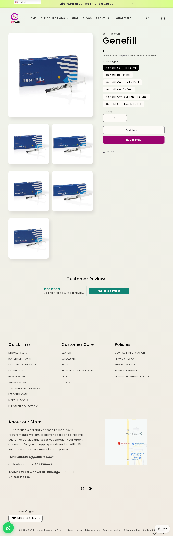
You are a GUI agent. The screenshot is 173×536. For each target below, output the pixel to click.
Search (66, 352)
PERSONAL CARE (18, 394)
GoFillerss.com (36, 530)
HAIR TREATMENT (18, 376)
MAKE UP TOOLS (18, 400)
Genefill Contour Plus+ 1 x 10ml (126, 96)
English (22, 2)
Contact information (154, 530)
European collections (23, 406)
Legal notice (158, 533)
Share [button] (110, 151)
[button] (53, 18)
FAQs (65, 364)
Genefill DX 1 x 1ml (118, 75)
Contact (68, 382)
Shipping (124, 55)
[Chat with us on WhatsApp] (8, 527)
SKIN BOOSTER (17, 382)
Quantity (107, 111)
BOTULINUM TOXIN (19, 358)
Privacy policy (92, 530)
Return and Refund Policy (132, 376)
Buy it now (133, 140)
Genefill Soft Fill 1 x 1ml (121, 67)
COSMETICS (15, 370)
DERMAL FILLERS (17, 352)
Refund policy (75, 530)
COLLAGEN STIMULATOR (22, 364)
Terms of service (112, 530)
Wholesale (69, 358)
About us (68, 376)
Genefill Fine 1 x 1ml (119, 89)
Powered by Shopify (54, 530)
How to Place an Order (78, 370)
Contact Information (130, 352)
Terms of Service (126, 370)
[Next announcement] (132, 3)
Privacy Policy (125, 358)
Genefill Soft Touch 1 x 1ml (123, 104)
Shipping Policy (125, 364)
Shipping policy (132, 530)
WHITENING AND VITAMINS (24, 388)
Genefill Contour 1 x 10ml (122, 82)
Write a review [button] (109, 291)
